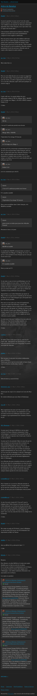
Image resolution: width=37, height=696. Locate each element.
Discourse (10, 693)
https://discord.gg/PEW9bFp (10, 598)
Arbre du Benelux (8, 6)
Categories (9, 686)
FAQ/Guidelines (18, 686)
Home (2, 686)
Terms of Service (29, 686)
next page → (4, 676)
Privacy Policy (5, 690)
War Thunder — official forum (9, 2)
